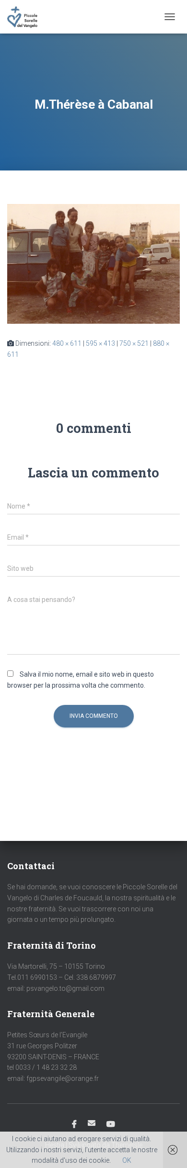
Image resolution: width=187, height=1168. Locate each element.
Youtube (111, 1124)
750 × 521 (134, 343)
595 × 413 (100, 343)
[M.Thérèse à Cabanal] (93, 263)
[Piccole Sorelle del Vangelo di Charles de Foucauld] (26, 17)
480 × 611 (67, 343)
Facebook (74, 1124)
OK (126, 1160)
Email (91, 1123)
